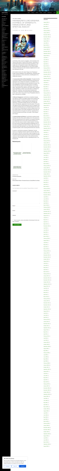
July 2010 (45, 338)
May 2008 (45, 358)
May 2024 (45, 61)
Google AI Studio (4, 47)
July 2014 (45, 263)
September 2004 (47, 433)
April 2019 (45, 184)
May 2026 (45, 26)
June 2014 (45, 265)
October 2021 (46, 126)
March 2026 (46, 28)
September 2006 (47, 394)
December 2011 (46, 323)
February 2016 (46, 238)
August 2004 (46, 435)
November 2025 (46, 36)
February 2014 (46, 273)
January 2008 (46, 365)
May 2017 (45, 219)
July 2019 (45, 178)
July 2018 (45, 196)
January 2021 (46, 142)
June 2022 (45, 109)
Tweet (3, 84)
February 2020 (46, 165)
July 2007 (45, 373)
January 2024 (46, 70)
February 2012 (46, 319)
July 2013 (45, 288)
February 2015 (46, 250)
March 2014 (46, 271)
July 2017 (45, 217)
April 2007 (45, 379)
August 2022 (46, 105)
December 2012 (46, 302)
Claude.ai (3, 29)
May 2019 (45, 182)
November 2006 (46, 390)
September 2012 (47, 309)
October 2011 (46, 325)
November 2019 (46, 171)
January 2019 (46, 190)
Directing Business (5, 37)
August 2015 (46, 240)
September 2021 (47, 128)
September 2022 (47, 103)
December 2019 (46, 169)
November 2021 (46, 124)
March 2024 (46, 65)
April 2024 (45, 63)
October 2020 (46, 149)
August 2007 (46, 371)
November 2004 (46, 429)
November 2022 (46, 99)
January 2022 (46, 119)
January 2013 (46, 300)
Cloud (3, 30)
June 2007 (45, 375)
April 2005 (45, 419)
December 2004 (46, 427)
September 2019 (47, 176)
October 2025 (46, 38)
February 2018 (46, 207)
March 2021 (46, 138)
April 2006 (45, 404)
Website (14, 215)
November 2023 (46, 74)
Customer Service (4, 33)
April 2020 (45, 161)
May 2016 (45, 232)
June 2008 (45, 356)
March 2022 (46, 115)
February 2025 (46, 47)
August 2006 (46, 396)
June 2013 (45, 290)
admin (23, 30)
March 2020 (46, 163)
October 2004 (46, 431)
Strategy (3, 78)
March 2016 (46, 236)
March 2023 (46, 90)
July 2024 (45, 57)
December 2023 (46, 72)
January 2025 (46, 49)
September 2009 (47, 346)
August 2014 (46, 261)
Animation (3, 22)
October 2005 (46, 408)
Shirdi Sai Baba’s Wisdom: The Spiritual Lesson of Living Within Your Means (26, 180)
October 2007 (46, 367)
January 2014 (46, 275)
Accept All (22, 466)
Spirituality (3, 77)
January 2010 (46, 342)
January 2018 (46, 209)
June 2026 (45, 24)
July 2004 (45, 437)
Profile (33, 12)
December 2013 (46, 277)
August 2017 (46, 215)
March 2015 (46, 248)
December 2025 (46, 34)
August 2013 (46, 286)
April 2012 (45, 317)
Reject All (15, 466)
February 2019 (46, 188)
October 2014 (46, 259)
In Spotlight (3, 52)
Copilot (3, 32)
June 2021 (45, 134)
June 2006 (45, 400)
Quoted (3, 71)
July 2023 (45, 82)
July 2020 (45, 155)
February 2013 (46, 298)
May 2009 (45, 350)
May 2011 (45, 331)
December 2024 (46, 51)
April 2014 (45, 269)
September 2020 (47, 151)
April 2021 (45, 136)
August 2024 (46, 55)
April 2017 (45, 221)
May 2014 (45, 267)
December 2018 (46, 192)
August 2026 (46, 22)
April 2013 (45, 294)
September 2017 (47, 213)
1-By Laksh (15, 18)
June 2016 (45, 230)
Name (14, 205)
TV (2, 82)
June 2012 (45, 315)
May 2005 (45, 417)
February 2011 (46, 336)
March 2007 (46, 381)
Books (41, 12)
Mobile (3, 60)
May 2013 (45, 292)
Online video (4, 67)
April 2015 (45, 246)
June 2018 (45, 198)
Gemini (3, 45)
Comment (15, 190)
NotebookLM (4, 66)
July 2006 (45, 398)
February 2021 (46, 140)
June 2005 (45, 415)
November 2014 (46, 257)
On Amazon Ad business (17, 176)
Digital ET (3, 36)
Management (4, 57)
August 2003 (46, 446)
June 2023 (45, 84)
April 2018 (45, 203)
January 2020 (46, 167)
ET (17, 18)
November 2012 (46, 304)
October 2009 (46, 344)
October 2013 (46, 282)
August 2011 (46, 329)
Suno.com (3, 81)
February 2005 (46, 423)
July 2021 (45, 132)
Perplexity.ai (4, 70)
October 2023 (46, 76)
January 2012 (46, 321)
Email (14, 210)
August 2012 (46, 311)
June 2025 (45, 43)
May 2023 (45, 86)
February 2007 (46, 383)
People (37, 12)
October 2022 (46, 101)
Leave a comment (29, 30)
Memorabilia (50, 12)
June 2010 (45, 340)
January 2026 (46, 32)
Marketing (3, 59)
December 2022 (46, 97)
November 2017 (46, 211)
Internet (3, 53)
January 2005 (46, 425)
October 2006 (46, 392)
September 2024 (47, 53)
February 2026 (46, 30)
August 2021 (46, 130)
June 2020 (45, 157)
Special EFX (4, 75)
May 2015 (45, 244)
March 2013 (46, 296)
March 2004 (46, 442)
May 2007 (45, 377)
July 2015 (45, 242)
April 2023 (45, 88)
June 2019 (45, 180)
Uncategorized (4, 85)
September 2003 (47, 444)
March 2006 (46, 406)
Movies (45, 12)
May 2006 (45, 402)
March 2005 (46, 421)
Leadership (3, 56)
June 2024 (45, 59)
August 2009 (46, 348)
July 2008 (45, 354)
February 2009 (46, 352)
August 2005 (46, 410)
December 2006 (46, 388)
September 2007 (47, 369)
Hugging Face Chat (5, 49)
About (29, 12)
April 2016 (45, 234)
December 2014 (46, 255)
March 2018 (46, 205)
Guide (54, 12)
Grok (2, 48)
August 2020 (46, 153)
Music (3, 64)
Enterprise (3, 40)
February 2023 (46, 92)
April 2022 (45, 113)
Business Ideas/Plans (5, 25)
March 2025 (46, 45)
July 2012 (45, 313)
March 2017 (46, 223)
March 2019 (46, 186)
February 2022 (46, 117)
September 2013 (47, 284)
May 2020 (45, 159)
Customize (8, 466)
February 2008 (46, 363)
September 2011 (47, 327)
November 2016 (46, 225)
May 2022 (45, 111)
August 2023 (46, 80)
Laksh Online (5, 12)
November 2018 (46, 194)
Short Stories (4, 74)
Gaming (3, 44)
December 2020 (46, 144)
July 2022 (45, 107)
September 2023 (47, 78)
